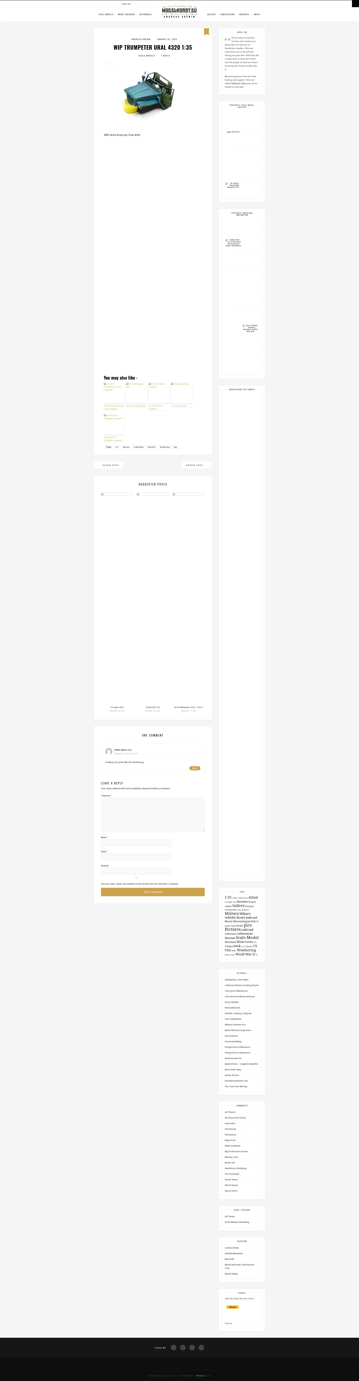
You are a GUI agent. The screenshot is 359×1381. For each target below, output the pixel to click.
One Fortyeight (232, 1174)
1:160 (240, 897)
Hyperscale (230, 1140)
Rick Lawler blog (233, 1069)
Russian (126, 447)
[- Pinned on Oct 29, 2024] (233, 307)
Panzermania (231, 1035)
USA (228, 950)
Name (104, 837)
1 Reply (165, 55)
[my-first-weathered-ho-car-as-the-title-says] (253, 534)
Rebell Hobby (231, 1273)
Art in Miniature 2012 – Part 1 (188, 707)
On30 (233, 925)
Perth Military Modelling (237, 1222)
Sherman (230, 942)
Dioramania (230, 1134)
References (146, 14)
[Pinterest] (136, 3)
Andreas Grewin (141, 39)
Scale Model (138, 447)
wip (175, 447)
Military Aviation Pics (235, 1024)
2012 (245, 898)
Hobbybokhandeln (234, 1253)
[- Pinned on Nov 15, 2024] (250, 290)
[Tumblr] (201, 1347)
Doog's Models (232, 1002)
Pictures (233, 929)
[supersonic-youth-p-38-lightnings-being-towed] (253, 836)
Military (232, 913)
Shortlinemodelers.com (236, 1080)
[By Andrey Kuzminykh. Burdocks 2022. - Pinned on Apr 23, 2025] (233, 185)
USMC (233, 950)
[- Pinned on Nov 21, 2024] (250, 273)
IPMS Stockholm (232, 1145)
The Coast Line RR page (236, 1086)
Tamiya (229, 946)
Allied (253, 897)
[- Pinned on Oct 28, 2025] (250, 239)
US (255, 946)
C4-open (228, 902)
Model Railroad (126, 14)
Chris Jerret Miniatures (236, 990)
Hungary (249, 906)
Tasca (243, 946)
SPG (255, 942)
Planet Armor (231, 1179)
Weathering (165, 447)
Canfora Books (232, 1247)
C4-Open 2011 (117, 707)
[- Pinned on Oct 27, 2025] (250, 131)
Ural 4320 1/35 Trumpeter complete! (113, 439)
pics (248, 925)
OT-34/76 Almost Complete (156, 407)
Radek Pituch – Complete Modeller (241, 1064)
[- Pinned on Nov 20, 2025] (250, 222)
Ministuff (229, 1259)
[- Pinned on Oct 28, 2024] (233, 324)
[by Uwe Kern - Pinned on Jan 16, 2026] (233, 132)
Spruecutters (231, 1190)
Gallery (211, 14)
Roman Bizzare (232, 1075)
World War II (245, 954)
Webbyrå (200, 1375)
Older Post (110, 465)
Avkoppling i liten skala (236, 979)
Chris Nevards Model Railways (240, 996)
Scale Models (106, 14)
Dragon (252, 901)
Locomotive (231, 909)
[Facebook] (142, 3)
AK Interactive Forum (235, 1117)
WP (256, 955)
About (257, 14)
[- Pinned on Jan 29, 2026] (250, 114)
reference (231, 933)
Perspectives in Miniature (237, 1047)
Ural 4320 (152, 447)
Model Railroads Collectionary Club (239, 1266)
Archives (244, 14)
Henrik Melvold (232, 1007)
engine (228, 906)
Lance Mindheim (233, 1019)
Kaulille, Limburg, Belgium (238, 1013)
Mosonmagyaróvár (244, 921)
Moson (229, 921)
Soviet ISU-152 (153, 707)
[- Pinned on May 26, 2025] (250, 256)
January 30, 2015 (167, 39)
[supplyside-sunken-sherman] (253, 681)
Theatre (249, 946)
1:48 (234, 897)
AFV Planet (230, 1112)
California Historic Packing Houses (242, 985)
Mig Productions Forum (236, 1151)
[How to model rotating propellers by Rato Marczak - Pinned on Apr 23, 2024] (250, 328)
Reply (195, 768)
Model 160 (230, 1162)
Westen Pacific (230, 955)
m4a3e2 (245, 909)
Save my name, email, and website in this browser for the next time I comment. (140, 883)
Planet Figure (231, 1185)
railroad (247, 929)
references (245, 933)
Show (240, 941)
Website (105, 865)
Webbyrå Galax (238, 83)
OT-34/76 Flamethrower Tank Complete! (114, 407)
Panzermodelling (233, 1041)
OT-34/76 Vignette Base (136, 406)
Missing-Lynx (231, 1157)
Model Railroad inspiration (238, 1030)
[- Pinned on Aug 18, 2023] (250, 342)
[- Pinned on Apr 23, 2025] (250, 182)
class (234, 902)
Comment (106, 795)
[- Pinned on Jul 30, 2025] (233, 165)
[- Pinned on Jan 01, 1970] (233, 114)
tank (237, 946)
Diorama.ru (230, 1129)
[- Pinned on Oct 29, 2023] (233, 342)
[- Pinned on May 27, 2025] (250, 165)
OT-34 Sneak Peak (179, 406)
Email (104, 851)
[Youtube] (147, 3)
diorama (242, 901)
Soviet (249, 942)
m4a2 (239, 910)
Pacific (239, 925)
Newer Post (195, 465)
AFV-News (230, 1216)
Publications (227, 14)
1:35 (117, 447)
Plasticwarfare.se (233, 1058)
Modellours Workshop (236, 1168)
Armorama (230, 1123)
